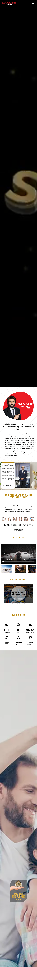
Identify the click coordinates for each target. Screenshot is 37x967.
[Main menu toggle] (32, 3)
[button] (6, 593)
